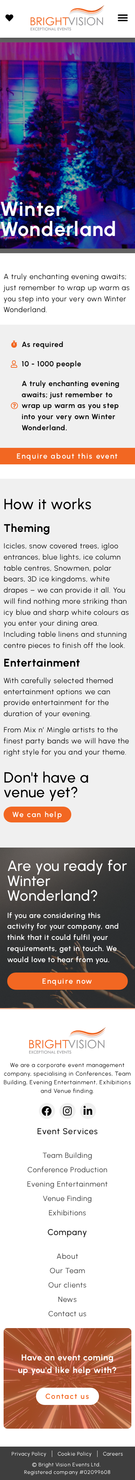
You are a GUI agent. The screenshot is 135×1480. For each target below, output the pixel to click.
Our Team (67, 1270)
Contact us (67, 1313)
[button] (123, 18)
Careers (113, 1454)
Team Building (67, 1155)
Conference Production (67, 1169)
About (67, 1256)
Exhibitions (67, 1212)
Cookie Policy (74, 1454)
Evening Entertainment (67, 1184)
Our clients (67, 1285)
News (67, 1299)
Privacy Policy (29, 1454)
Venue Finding (67, 1198)
